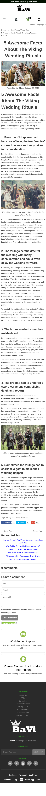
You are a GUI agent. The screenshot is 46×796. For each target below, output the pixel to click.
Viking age (10, 517)
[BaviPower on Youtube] (23, 763)
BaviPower (13, 775)
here (40, 674)
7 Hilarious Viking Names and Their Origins (23, 556)
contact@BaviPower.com (26, 741)
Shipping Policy (23, 712)
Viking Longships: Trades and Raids (23, 549)
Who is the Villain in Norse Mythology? (23, 553)
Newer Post (37, 531)
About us (23, 695)
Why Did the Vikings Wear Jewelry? (23, 559)
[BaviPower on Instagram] (29, 763)
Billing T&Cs (23, 707)
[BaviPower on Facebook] (16, 763)
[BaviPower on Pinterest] (35, 763)
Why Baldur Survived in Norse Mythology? (23, 546)
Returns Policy (23, 709)
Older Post (8, 531)
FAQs (23, 698)
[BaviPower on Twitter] (10, 763)
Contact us (23, 701)
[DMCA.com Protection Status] (9, 624)
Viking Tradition (22, 517)
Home (3, 30)
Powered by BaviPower (28, 775)
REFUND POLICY (23, 715)
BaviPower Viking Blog (20, 30)
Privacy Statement (23, 704)
